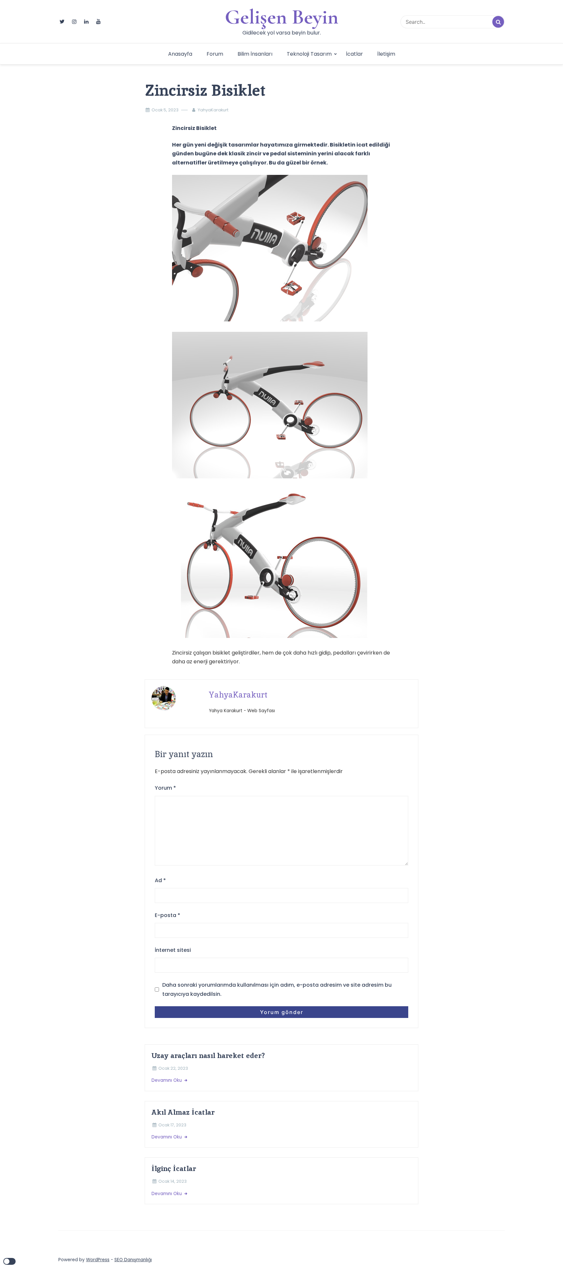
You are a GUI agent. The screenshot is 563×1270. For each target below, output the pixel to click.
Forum (215, 54)
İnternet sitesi (173, 950)
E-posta (167, 915)
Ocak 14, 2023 (172, 1181)
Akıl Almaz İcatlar (183, 1112)
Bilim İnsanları (255, 54)
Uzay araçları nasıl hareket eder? (208, 1055)
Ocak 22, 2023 (173, 1068)
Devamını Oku (167, 1080)
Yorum (165, 788)
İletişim (386, 54)
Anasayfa (180, 54)
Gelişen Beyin (282, 17)
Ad (160, 880)
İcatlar (354, 54)
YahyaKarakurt (213, 110)
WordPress (97, 1260)
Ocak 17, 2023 (172, 1125)
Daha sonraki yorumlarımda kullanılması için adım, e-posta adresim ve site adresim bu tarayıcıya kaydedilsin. (277, 989)
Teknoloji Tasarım (309, 54)
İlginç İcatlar (174, 1168)
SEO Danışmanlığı (133, 1260)
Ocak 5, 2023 (165, 110)
